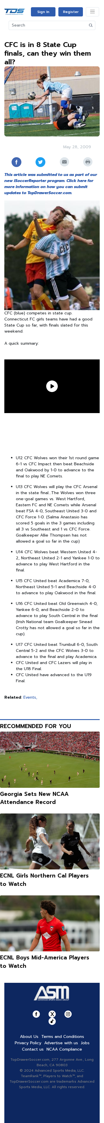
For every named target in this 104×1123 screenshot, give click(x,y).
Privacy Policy (28, 1043)
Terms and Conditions (62, 1037)
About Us (29, 1037)
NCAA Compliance (64, 1049)
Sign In (43, 11)
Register (71, 11)
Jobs (85, 1043)
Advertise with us (61, 1043)
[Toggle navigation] (92, 11)
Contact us (33, 1049)
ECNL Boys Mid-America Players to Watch (44, 961)
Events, (30, 697)
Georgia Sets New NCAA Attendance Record (34, 798)
